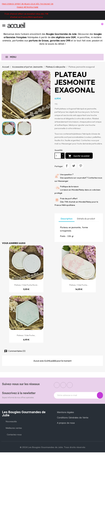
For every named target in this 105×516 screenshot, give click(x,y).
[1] (100, 395)
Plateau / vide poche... (78, 285)
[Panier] (101, 25)
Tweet (73, 165)
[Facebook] (57, 385)
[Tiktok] (70, 385)
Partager (66, 165)
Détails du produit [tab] (86, 218)
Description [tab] (66, 218)
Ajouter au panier (79, 156)
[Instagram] (63, 385)
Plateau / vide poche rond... (26, 285)
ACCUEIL (16, 25)
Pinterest (80, 165)
